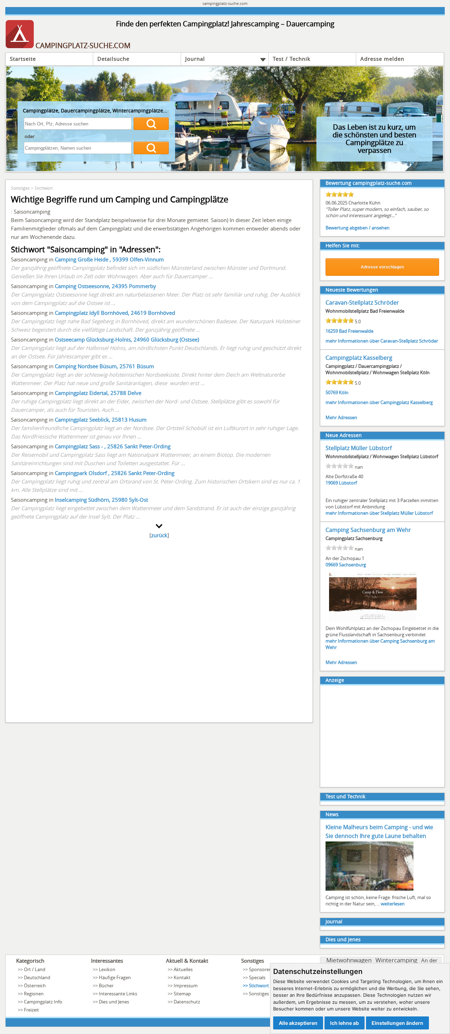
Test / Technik (291, 58)
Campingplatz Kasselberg (359, 358)
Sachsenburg (352, 564)
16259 (332, 331)
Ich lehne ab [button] (344, 1023)
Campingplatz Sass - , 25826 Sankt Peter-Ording (113, 446)
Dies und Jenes (343, 939)
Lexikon (107, 969)
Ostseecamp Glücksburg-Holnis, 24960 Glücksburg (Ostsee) (127, 339)
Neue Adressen (344, 435)
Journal (195, 58)
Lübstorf (348, 483)
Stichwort (43, 188)
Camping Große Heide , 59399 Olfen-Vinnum (109, 259)
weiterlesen (393, 903)
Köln (343, 392)
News (332, 814)
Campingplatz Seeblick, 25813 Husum (101, 419)
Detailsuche (113, 58)
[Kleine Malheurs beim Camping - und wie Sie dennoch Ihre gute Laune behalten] (369, 890)
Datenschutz (187, 1002)
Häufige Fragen (115, 977)
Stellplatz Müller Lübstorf (359, 448)
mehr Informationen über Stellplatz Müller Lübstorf (379, 513)
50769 (332, 392)
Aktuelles (183, 969)
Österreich (35, 985)
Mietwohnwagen (349, 960)
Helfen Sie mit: (343, 245)
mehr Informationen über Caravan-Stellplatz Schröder (382, 341)
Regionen (34, 993)
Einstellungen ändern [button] (397, 1023)
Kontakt (182, 977)
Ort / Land (34, 969)
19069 (332, 483)
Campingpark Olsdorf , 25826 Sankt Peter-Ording (114, 472)
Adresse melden (382, 58)
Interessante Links (118, 993)
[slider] (340, 194)
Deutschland (37, 977)
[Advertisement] (159, 628)
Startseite (23, 58)
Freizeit (31, 1010)
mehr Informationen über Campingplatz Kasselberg (379, 402)
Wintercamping (396, 960)
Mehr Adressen (341, 417)
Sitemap (182, 993)
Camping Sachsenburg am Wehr (368, 530)
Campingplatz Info (43, 1002)
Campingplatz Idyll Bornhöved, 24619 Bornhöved (115, 312)
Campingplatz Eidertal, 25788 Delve (98, 392)
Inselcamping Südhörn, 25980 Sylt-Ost (101, 499)
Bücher (106, 985)
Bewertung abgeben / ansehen (358, 228)
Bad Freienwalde (356, 331)
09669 (332, 564)
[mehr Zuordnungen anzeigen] (159, 526)
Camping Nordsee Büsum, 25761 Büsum (104, 366)
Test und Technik (345, 796)
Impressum (186, 985)
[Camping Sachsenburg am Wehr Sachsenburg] (373, 621)
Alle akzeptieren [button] (298, 1023)
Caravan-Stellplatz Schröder (362, 302)
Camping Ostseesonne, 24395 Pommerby (105, 286)
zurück (159, 535)
